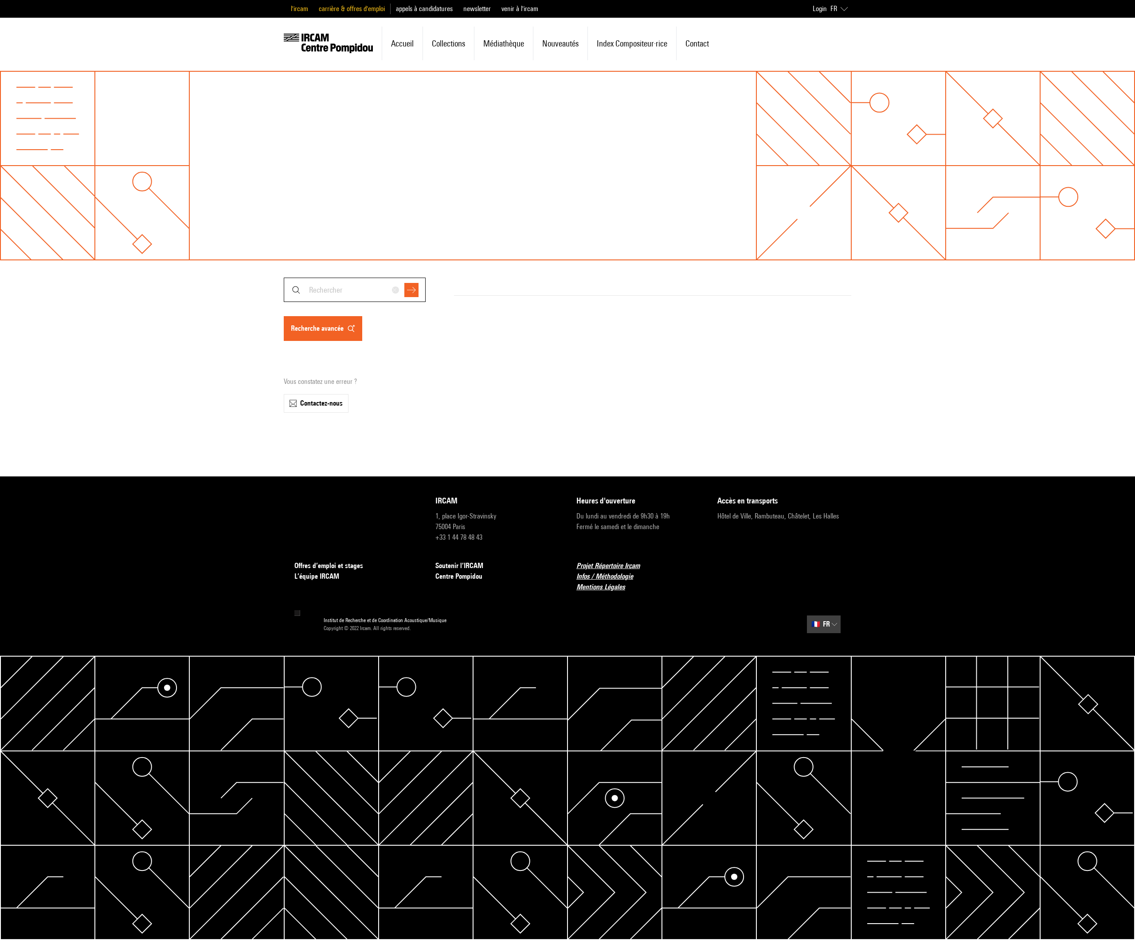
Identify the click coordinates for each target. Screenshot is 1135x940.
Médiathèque (503, 43)
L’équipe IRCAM (316, 576)
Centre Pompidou (458, 576)
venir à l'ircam (519, 8)
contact (697, 43)
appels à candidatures (424, 8)
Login (820, 8)
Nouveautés (560, 43)
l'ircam (299, 8)
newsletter (477, 8)
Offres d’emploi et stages (328, 565)
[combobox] (355, 290)
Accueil (402, 43)
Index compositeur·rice (632, 43)
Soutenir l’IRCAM (459, 565)
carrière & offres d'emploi (352, 8)
